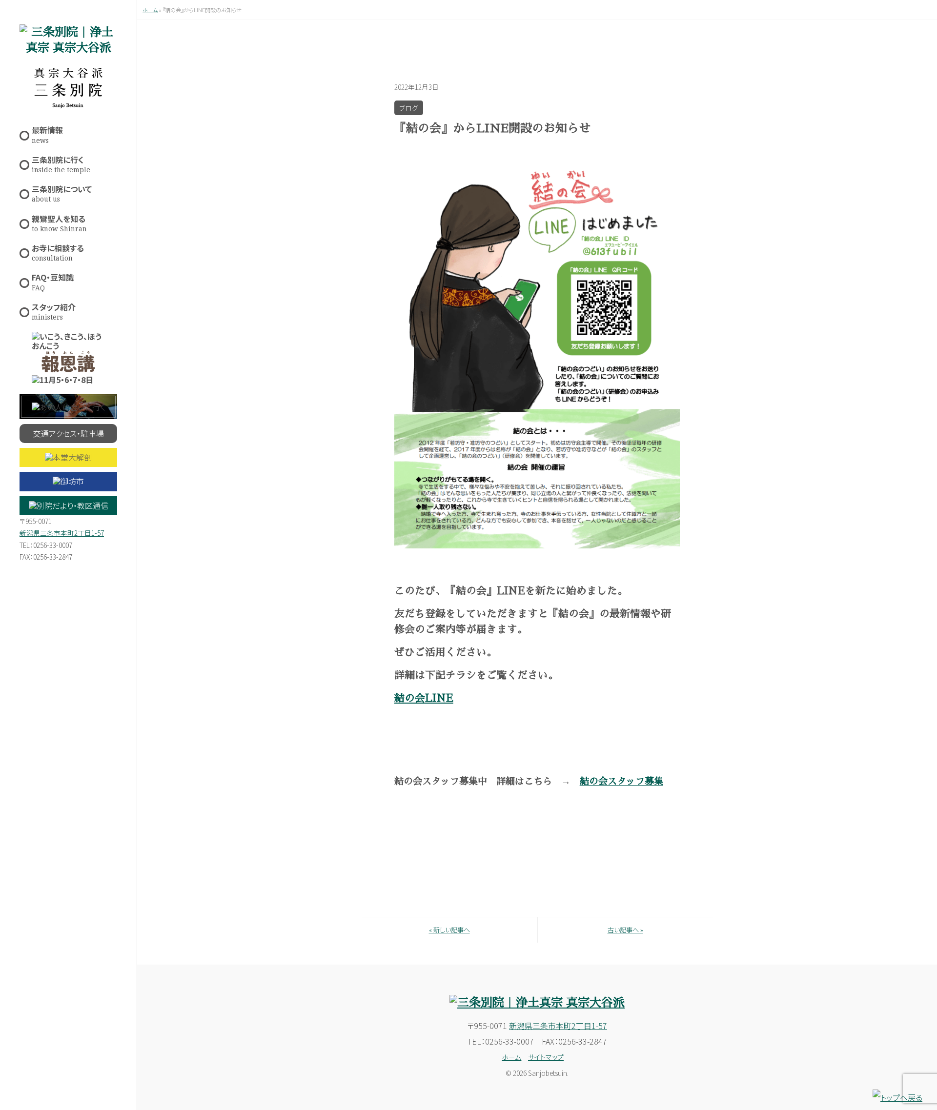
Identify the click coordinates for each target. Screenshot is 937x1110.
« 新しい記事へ (449, 929)
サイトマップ (546, 1057)
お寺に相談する (58, 252)
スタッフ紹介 (54, 311)
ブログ (408, 108)
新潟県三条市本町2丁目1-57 (62, 533)
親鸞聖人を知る (59, 223)
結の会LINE (423, 698)
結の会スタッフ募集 (621, 781)
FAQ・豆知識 (53, 281)
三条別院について (62, 193)
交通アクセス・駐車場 (68, 433)
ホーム (150, 10)
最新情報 (47, 134)
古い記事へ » (625, 929)
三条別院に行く (61, 164)
